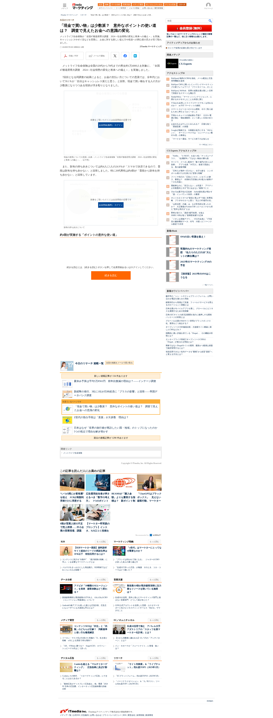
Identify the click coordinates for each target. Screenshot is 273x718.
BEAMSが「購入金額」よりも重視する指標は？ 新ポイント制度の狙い (123, 497)
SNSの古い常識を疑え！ (193, 236)
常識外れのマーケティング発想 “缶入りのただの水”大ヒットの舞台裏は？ (195, 252)
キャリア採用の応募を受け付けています (185, 48)
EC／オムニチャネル (124, 620)
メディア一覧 (65, 715)
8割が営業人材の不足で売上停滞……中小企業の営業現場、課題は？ (72, 527)
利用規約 (210, 701)
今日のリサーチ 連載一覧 (89, 363)
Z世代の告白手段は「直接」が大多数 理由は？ (101, 417)
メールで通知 (99, 56)
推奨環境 (149, 715)
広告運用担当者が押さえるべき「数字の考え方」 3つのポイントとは (98, 497)
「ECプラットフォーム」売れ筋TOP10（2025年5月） (137, 676)
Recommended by (142, 535)
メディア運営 (67, 620)
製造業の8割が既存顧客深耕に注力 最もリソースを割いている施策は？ (145, 588)
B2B (63, 541)
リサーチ (118, 658)
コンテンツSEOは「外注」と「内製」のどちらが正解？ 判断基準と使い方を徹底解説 (90, 629)
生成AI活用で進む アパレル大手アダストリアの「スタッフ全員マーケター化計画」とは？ (143, 629)
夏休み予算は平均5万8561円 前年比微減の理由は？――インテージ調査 (115, 381)
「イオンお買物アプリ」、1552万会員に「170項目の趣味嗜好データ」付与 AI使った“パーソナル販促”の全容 (191, 221)
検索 (210, 21)
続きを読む (111, 275)
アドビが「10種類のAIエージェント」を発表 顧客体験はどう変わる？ (90, 588)
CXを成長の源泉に (186, 60)
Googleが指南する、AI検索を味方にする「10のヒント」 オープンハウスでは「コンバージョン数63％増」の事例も (192, 132)
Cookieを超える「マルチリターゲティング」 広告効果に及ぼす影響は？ (90, 667)
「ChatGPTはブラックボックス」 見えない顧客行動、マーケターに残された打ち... (149, 497)
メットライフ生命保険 (72, 453)
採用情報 (140, 715)
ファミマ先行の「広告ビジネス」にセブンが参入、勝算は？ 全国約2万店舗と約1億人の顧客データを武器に (192, 179)
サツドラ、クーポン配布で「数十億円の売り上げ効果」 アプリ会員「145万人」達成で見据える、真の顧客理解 (192, 164)
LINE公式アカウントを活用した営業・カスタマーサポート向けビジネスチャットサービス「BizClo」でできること (137, 608)
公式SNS (76, 715)
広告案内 (85, 715)
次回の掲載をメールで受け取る (119, 363)
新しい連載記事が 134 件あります (110, 376)
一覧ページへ (208, 285)
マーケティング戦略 (124, 541)
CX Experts (185, 63)
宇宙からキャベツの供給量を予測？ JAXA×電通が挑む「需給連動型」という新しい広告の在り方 (192, 118)
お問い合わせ (95, 715)
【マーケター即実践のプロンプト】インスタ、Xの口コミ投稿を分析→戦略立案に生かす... (98, 527)
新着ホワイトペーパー (178, 291)
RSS (124, 715)
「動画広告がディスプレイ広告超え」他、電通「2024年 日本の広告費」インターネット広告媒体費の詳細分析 (85, 686)
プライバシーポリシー (112, 715)
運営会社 (131, 715)
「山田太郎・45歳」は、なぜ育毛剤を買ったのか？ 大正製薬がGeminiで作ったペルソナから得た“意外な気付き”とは (192, 206)
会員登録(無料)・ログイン (111, 125)
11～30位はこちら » (206, 144)
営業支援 (118, 579)
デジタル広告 (67, 658)
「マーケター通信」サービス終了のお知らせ (190, 139)
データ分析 (66, 579)
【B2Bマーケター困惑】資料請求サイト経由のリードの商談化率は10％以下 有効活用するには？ (90, 550)
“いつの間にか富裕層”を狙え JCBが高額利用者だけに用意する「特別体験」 (72, 497)
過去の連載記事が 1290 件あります (111, 438)
